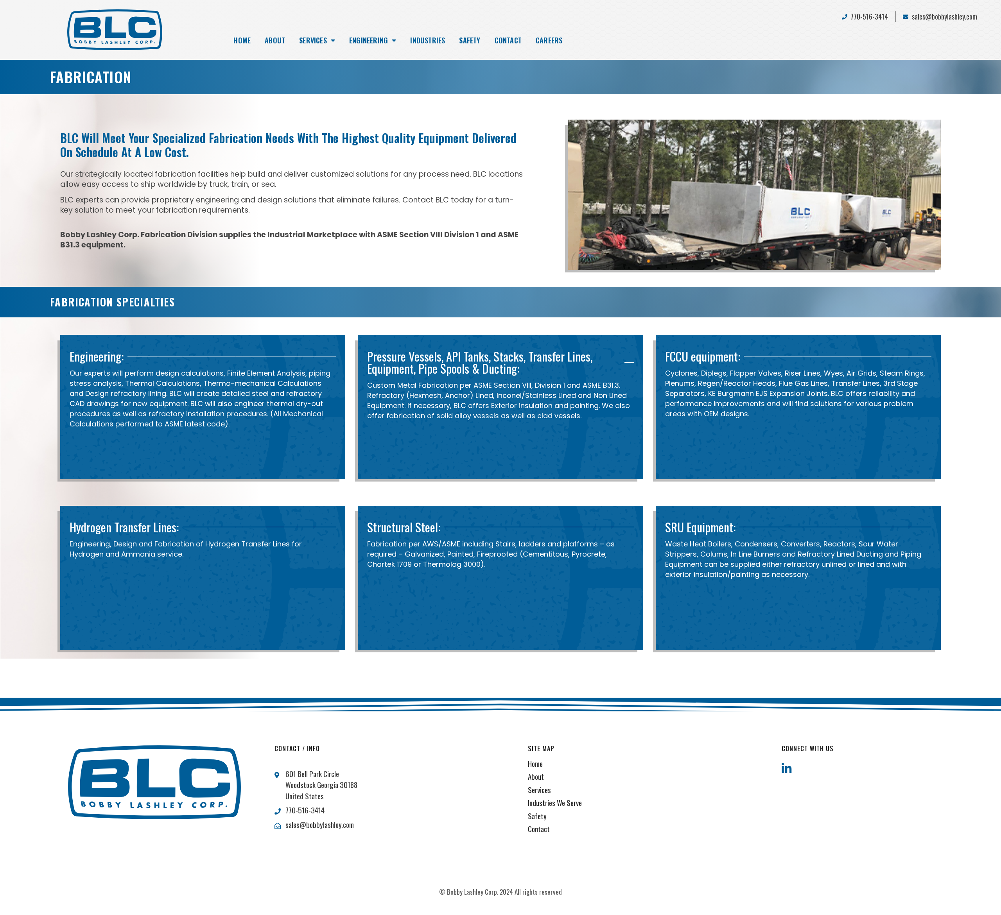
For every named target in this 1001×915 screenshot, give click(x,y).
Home (242, 40)
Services (313, 40)
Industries (427, 40)
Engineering (368, 40)
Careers (549, 40)
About (275, 40)
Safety (469, 40)
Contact (508, 40)
